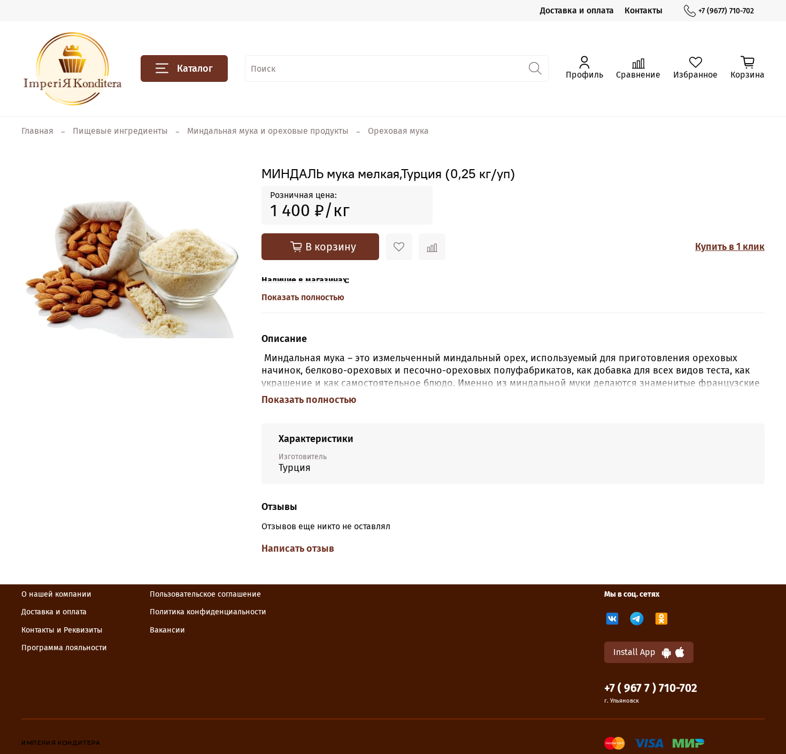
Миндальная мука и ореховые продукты (268, 131)
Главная (37, 131)
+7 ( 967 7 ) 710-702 (650, 688)
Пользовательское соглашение (205, 594)
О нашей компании (56, 594)
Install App (637, 652)
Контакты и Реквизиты (62, 630)
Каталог (195, 68)
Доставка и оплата (577, 10)
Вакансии (167, 630)
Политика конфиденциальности (208, 611)
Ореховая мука (398, 131)
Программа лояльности (64, 647)
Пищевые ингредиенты (120, 131)
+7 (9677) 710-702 (726, 11)
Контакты (643, 10)
